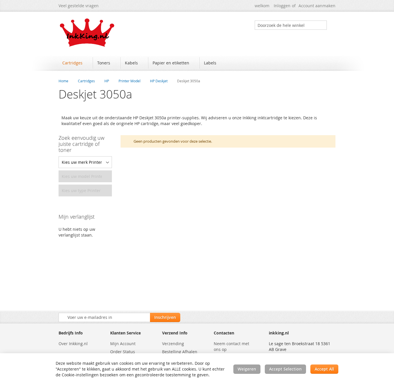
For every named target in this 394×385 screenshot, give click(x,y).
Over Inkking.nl (73, 343)
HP (106, 81)
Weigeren (247, 369)
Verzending (173, 343)
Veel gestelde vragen (79, 5)
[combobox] (291, 25)
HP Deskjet (159, 81)
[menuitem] (75, 63)
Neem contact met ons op (231, 346)
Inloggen (282, 5)
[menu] (197, 63)
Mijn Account (123, 343)
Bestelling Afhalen (179, 351)
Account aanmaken (317, 5)
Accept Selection (285, 369)
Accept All (324, 369)
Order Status (122, 351)
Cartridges (86, 81)
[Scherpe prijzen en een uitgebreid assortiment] (87, 32)
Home (63, 81)
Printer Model (129, 81)
